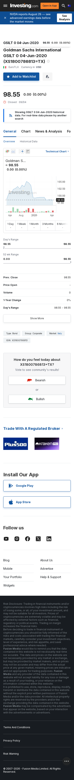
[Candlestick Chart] (7, 151)
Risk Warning (11, 753)
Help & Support (50, 577)
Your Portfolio (12, 577)
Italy (60, 333)
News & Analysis (48, 131)
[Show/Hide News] (27, 151)
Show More (37, 318)
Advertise (46, 568)
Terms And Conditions (16, 727)
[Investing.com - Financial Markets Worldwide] (24, 5)
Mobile (8, 568)
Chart (25, 131)
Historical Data (28, 141)
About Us (46, 560)
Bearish (40, 380)
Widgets (9, 585)
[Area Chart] (13, 151)
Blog (6, 560)
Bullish (40, 399)
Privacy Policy (11, 740)
